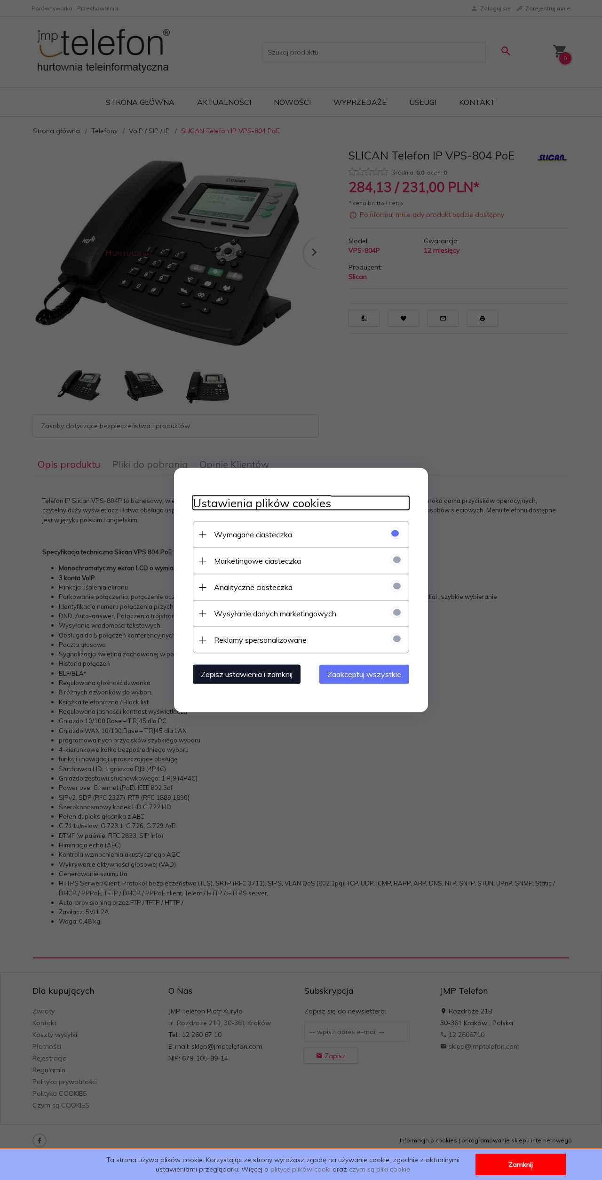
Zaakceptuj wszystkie (364, 674)
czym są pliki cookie (379, 1169)
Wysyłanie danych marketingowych (275, 613)
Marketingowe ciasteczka (257, 561)
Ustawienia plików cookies (262, 503)
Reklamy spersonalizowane (260, 640)
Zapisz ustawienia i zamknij (247, 674)
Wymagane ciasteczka (253, 534)
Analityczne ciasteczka (253, 587)
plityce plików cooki (300, 1169)
